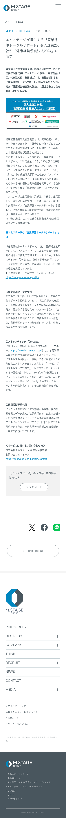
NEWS (20, 22)
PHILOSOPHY (16, 627)
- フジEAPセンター (15, 799)
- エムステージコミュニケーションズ (24, 786)
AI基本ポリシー (14, 718)
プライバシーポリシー (17, 705)
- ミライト (11, 795)
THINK (10, 654)
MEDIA (11, 690)
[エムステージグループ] (16, 8)
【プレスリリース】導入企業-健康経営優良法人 (32, 475)
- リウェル (11, 791)
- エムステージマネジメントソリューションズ (28, 782)
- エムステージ (13, 778)
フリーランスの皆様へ (17, 724)
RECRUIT (13, 663)
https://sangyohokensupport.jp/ (22, 277)
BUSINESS (14, 636)
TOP (5, 22)
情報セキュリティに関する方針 (22, 712)
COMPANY (14, 645)
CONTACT (13, 681)
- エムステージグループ (17, 774)
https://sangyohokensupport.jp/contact (26, 458)
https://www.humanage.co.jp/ (26, 350)
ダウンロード (34, 487)
